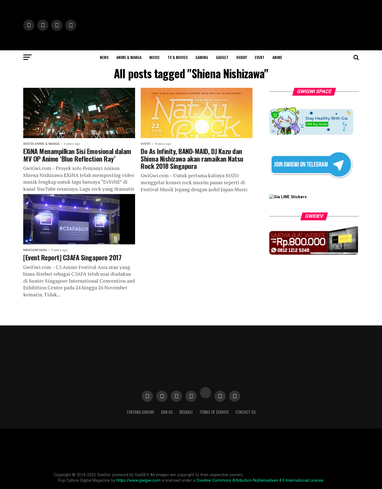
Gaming (201, 57)
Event (260, 57)
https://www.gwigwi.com (138, 480)
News (104, 57)
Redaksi (186, 412)
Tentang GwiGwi (140, 412)
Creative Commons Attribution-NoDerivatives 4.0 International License (259, 480)
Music (154, 57)
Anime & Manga (129, 57)
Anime (277, 57)
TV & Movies (178, 57)
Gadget (222, 57)
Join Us (167, 412)
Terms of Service (214, 412)
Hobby (241, 57)
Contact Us (245, 412)
